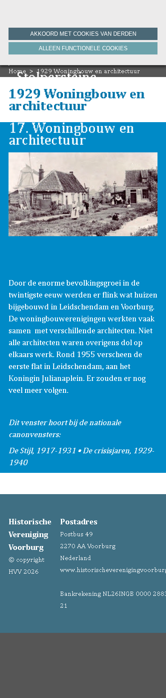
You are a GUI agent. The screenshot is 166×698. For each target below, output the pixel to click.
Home (17, 70)
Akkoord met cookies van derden (83, 34)
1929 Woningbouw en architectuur (88, 70)
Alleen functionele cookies (83, 48)
